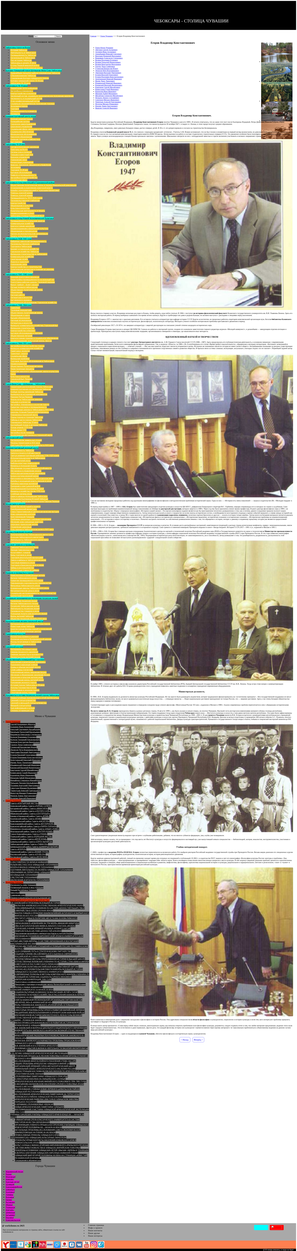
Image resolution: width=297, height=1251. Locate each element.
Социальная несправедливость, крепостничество (33, 593)
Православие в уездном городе (24, 690)
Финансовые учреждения (21, 162)
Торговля (14, 108)
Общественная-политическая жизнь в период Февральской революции (43, 185)
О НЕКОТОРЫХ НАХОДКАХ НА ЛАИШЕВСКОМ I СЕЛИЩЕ (40, 1078)
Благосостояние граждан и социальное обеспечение (34, 338)
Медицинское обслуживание (23, 134)
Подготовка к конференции (28, 982)
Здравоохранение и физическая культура (29, 228)
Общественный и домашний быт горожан (25, 659)
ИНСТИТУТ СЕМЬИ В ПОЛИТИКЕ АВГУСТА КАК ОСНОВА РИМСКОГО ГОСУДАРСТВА (46, 919)
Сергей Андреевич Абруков (22, 724)
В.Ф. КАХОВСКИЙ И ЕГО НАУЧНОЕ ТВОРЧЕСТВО (27, 900)
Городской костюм (14, 646)
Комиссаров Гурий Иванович (23, 772)
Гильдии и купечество (20, 402)
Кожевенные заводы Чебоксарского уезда (29, 588)
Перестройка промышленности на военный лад (32, 279)
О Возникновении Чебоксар (23, 75)
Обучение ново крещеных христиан (26, 522)
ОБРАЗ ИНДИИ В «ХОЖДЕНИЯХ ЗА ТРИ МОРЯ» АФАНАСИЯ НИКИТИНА (47, 923)
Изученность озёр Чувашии (23, 885)
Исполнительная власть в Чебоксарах (27, 458)
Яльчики (9, 1217)
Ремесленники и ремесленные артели (27, 575)
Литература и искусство (21, 297)
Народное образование (21, 136)
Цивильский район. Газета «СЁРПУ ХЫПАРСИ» (31, 841)
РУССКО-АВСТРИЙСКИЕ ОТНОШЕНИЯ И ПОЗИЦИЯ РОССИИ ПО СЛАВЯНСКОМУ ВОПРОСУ (51, 947)
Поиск (31, 36)
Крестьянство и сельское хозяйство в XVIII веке (32, 445)
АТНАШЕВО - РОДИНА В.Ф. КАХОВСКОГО (28, 1020)
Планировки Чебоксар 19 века (24, 422)
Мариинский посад (14, 1171)
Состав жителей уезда (20, 460)
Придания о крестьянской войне (25, 486)
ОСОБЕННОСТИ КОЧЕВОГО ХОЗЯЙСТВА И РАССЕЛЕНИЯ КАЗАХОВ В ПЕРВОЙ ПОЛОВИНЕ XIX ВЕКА (50, 995)
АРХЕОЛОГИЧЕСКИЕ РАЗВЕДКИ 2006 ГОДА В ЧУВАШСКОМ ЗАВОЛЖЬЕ (47, 1099)
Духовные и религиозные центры (25, 631)
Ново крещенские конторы (23, 514)
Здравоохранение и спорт (22, 213)
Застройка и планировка (21, 91)
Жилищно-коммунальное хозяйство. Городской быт (34, 325)
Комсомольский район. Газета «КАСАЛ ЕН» (29, 821)
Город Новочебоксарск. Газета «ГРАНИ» (28, 834)
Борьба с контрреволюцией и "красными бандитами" (35, 190)
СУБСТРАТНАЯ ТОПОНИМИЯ (23, 877)
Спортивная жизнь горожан (23, 692)
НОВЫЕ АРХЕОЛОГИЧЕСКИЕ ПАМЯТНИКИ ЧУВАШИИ (39, 1107)
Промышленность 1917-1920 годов (26, 198)
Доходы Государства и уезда (23, 687)
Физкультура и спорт (20, 381)
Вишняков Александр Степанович (26, 734)
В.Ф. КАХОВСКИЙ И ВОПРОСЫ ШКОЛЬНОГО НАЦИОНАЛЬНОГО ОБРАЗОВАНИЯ (51, 1027)
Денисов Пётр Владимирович (24, 750)
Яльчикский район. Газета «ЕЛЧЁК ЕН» (27, 854)
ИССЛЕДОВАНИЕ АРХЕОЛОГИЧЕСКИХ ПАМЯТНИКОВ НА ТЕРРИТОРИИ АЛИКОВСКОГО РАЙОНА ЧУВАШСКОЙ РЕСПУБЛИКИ (47, 1095)
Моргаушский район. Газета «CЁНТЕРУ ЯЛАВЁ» (31, 831)
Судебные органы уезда (21, 493)
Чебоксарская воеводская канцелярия (27, 473)
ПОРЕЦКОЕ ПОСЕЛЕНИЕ (26, 1101)
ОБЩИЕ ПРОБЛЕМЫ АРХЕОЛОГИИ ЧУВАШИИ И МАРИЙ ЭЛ (42, 1063)
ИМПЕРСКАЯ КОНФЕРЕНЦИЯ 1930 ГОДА (33, 979)
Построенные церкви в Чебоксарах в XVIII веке (32, 409)
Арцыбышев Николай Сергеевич (108, 54)
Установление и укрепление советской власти (31, 187)
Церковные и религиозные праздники (28, 662)
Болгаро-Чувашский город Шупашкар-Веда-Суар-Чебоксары (34, 70)
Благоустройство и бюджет (22, 330)
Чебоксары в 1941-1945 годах (19, 274)
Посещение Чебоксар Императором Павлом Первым (34, 501)
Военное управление (20, 157)
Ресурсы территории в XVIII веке (25, 442)
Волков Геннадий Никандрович (25, 739)
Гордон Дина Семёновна (21, 744)
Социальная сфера (18, 180)
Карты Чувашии (13, 859)
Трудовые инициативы (21, 310)
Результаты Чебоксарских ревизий (26, 399)
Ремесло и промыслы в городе (20, 573)
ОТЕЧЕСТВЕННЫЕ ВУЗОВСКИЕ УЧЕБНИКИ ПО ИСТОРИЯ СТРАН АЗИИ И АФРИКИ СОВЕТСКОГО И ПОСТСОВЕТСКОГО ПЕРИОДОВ (52, 962)
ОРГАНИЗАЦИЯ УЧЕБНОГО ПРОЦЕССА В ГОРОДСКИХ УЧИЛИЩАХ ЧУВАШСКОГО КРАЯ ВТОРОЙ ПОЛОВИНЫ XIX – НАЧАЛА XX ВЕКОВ (52, 1125)
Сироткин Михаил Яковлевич (23, 788)
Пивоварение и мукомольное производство (30, 583)
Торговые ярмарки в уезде (22, 562)
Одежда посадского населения (24, 652)
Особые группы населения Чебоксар (26, 391)
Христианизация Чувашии (22, 516)
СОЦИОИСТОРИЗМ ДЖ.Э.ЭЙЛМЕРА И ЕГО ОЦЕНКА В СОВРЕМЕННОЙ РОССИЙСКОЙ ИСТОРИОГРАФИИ (46, 955)
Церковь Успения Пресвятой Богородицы (29, 412)
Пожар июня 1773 (18, 430)
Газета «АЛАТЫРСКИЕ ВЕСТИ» (24, 803)
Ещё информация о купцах (22, 708)
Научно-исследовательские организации (29, 233)
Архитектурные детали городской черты (24, 621)
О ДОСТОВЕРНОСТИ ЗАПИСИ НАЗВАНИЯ (29, 862)
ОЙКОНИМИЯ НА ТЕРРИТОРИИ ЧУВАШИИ (30, 872)
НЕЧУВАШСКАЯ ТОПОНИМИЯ (24, 874)
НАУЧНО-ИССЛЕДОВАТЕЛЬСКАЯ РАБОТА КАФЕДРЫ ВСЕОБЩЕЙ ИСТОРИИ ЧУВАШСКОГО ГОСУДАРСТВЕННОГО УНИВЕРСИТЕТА (49, 970)
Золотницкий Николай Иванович (25, 760)
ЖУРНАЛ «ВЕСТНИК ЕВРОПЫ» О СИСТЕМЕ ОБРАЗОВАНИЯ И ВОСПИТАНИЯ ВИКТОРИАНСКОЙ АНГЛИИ (44, 942)
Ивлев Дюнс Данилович (21, 762)
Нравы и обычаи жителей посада (25, 667)
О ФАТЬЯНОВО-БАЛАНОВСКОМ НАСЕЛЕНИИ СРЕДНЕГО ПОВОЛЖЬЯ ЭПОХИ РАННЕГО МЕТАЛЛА (49, 1085)
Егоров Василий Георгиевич (23, 755)
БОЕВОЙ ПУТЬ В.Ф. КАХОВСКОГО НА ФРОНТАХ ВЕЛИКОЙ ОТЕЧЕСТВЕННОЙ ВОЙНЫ (49, 1031)
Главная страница (96, 1225)
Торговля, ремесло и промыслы (20, 544)
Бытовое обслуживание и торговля (26, 333)
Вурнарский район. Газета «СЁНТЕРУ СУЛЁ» (30, 811)
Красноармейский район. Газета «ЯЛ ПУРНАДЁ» (32, 823)
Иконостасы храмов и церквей (24, 636)
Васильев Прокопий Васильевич (25, 732)
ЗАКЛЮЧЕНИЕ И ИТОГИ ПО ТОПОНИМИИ (29, 880)
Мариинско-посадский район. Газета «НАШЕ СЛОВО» (34, 829)
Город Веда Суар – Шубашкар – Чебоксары (25, 384)
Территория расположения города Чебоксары (31, 386)
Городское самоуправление (23, 124)
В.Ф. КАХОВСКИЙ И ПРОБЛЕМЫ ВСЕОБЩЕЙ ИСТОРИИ (35, 903)
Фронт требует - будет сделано (24, 284)
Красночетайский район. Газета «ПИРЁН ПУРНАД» (33, 826)
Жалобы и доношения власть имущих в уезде (31, 481)
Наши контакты (95, 1230)
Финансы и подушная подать (23, 465)
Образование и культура (21, 205)
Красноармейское (14, 1187)
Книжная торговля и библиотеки (25, 139)
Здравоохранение (18, 363)
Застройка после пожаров (22, 432)
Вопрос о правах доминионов (29, 987)
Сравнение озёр (17, 895)
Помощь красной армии (21, 193)
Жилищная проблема (20, 358)
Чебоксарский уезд (14, 437)
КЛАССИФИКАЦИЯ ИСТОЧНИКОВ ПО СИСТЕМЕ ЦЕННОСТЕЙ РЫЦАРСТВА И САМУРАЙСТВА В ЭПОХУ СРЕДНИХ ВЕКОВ (50, 909)
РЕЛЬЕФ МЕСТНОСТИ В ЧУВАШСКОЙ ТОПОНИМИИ (34, 864)
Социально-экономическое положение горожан (32, 103)
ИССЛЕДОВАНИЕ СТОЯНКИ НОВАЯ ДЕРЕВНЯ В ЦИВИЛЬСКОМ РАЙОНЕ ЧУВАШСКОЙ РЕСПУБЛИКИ (47, 1090)
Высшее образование (20, 318)
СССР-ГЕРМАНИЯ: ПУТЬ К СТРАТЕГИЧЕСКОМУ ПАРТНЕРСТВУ (43, 951)
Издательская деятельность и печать (27, 210)
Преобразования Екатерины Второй (27, 488)
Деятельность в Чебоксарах (23, 52)
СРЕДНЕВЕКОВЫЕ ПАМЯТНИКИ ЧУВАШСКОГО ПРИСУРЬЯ (41, 1076)
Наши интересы (95, 1236)
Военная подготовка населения (24, 277)
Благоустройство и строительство (26, 267)
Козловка (10, 1192)
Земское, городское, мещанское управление (30, 165)
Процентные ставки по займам (24, 570)
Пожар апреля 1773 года (21, 427)
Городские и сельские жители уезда (26, 677)
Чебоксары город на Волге (18, 47)
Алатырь (10, 1210)
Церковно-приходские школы (24, 524)
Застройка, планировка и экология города (29, 404)
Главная (93, 36)
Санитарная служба (19, 259)
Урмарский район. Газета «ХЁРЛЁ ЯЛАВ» (28, 839)
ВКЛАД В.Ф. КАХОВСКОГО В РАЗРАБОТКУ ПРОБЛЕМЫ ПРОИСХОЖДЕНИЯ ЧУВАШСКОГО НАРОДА (48, 1041)
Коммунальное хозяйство (22, 223)
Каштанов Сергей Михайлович (24, 770)
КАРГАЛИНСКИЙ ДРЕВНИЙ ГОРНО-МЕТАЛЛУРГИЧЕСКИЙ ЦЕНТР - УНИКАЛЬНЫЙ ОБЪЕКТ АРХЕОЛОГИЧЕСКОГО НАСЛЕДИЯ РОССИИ (45, 1067)
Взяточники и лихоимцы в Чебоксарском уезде (32, 478)
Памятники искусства (15, 634)
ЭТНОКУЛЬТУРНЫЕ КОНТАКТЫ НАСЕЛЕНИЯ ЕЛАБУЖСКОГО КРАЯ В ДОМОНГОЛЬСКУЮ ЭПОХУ (45, 1141)
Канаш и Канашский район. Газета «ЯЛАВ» (29, 816)
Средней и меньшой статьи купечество (28, 703)
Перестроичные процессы (22, 369)
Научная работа (17, 295)
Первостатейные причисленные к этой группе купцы (34, 697)
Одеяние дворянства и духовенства (26, 654)
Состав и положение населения (24, 147)
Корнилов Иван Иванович (22, 775)
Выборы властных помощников (25, 463)
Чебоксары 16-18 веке (20, 83)
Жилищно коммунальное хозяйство (26, 348)
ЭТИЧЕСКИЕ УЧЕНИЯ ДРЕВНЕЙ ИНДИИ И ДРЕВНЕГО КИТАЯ (42, 928)
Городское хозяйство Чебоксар (24, 251)
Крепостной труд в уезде (21, 595)
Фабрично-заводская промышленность (28, 241)
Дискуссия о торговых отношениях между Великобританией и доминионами (50, 984)
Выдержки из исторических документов (28, 394)
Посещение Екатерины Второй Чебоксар (29, 499)
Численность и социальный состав (26, 98)
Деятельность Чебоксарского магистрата (29, 539)
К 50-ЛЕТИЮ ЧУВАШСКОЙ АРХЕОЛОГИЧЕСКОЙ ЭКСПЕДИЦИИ (39, 1053)
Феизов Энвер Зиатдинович (23, 795)
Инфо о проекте (95, 1228)
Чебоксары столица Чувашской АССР (27, 216)
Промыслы (15, 114)
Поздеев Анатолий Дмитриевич (25, 785)
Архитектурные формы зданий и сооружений (31, 629)
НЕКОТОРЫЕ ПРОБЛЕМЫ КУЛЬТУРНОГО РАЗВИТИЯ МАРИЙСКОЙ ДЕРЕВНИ (50, 1010)
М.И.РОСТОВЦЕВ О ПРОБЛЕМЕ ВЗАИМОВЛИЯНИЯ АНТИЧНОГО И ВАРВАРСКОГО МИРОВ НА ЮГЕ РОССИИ (52, 914)
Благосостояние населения (22, 226)
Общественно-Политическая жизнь (26, 366)
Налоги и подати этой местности (25, 453)
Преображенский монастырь (23, 509)
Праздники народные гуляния (24, 664)
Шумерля (10, 1184)
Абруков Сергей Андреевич (106, 50)
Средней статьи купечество (23, 700)
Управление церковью (21, 527)
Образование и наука (20, 315)
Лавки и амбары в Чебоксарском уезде (28, 560)
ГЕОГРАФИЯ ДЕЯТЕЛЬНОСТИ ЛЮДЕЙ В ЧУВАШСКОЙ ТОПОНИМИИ (41, 869)
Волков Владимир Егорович (23, 737)
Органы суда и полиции (21, 152)
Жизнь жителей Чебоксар (22, 616)
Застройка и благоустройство (23, 177)
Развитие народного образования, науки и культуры (34, 371)
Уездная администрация (21, 119)
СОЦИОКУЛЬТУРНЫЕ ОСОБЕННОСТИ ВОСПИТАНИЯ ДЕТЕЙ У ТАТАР (46, 992)
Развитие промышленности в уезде (26, 580)
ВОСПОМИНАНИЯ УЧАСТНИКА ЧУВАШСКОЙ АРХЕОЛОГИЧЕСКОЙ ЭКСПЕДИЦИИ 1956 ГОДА (52, 1110)
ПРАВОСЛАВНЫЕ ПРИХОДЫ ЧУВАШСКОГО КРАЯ (37, 1135)
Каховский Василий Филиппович (25, 767)
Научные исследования (20, 320)
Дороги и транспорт (19, 261)
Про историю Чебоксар (21, 60)
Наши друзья (94, 1233)
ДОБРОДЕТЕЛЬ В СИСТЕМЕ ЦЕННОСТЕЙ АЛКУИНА (38, 931)
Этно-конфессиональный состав (25, 101)
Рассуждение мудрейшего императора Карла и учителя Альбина (44, 933)
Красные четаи (12, 1182)
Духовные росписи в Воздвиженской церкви (30, 639)
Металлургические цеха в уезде (24, 590)
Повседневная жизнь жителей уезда (27, 680)
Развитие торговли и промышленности (28, 407)
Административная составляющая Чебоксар (30, 389)
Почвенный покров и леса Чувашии (26, 887)
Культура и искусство (20, 208)
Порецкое (10, 1207)
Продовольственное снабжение (25, 200)
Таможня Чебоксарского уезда (24, 547)
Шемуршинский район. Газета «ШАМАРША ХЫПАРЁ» (34, 846)
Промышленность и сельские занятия (27, 221)
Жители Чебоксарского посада (24, 603)
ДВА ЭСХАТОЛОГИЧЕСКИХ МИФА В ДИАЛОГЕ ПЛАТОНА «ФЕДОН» (45, 925)
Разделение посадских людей (23, 601)
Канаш (9, 1199)
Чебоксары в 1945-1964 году (18, 305)
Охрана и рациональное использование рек (30, 897)
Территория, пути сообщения (23, 88)
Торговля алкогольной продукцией (26, 557)
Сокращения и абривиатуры (28, 1160)
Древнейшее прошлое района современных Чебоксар (35, 73)
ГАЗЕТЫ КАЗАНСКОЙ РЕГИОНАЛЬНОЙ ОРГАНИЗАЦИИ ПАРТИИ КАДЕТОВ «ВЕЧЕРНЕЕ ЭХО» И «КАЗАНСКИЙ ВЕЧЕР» (48, 1001)
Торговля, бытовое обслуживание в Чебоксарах (32, 361)
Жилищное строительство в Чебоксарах (28, 254)
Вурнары (10, 1197)
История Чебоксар (18, 50)
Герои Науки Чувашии (104, 48)
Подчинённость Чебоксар (22, 450)
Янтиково (10, 1202)
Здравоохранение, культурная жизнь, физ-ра (31, 340)
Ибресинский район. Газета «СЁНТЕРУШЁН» (30, 813)
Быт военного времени (21, 300)
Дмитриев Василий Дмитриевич (25, 752)
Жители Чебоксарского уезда (23, 578)
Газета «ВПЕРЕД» (18, 849)
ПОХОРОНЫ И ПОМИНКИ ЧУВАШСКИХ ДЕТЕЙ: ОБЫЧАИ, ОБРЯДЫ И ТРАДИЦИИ (52, 1150)
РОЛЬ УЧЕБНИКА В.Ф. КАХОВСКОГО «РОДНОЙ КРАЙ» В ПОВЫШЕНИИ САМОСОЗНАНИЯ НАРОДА (46, 1006)
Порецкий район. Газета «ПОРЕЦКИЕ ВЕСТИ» (31, 836)
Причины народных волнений (24, 483)
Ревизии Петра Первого (21, 397)
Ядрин (8, 1174)
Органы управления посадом (19, 532)
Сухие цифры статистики (21, 669)
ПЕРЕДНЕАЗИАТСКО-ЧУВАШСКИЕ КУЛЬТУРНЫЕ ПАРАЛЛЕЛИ (38, 1137)
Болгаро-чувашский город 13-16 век (27, 80)
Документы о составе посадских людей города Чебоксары (32, 695)
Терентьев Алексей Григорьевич (25, 790)
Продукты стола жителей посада (25, 657)
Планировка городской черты (24, 414)
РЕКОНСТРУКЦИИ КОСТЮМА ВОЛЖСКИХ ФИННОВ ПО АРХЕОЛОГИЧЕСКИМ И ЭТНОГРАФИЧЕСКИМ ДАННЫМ (51, 1072)
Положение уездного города (23, 682)
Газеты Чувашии (13, 801)
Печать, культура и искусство (23, 236)
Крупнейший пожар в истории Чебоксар (28, 425)
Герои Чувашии (13, 721)
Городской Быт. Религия (21, 379)
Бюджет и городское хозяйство (24, 249)
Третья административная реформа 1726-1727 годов (34, 455)
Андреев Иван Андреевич (22, 727)
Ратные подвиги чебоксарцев (24, 287)
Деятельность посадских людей (25, 608)
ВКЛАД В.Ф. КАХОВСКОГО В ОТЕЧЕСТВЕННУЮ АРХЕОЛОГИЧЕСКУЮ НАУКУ (49, 905)
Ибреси (9, 1204)
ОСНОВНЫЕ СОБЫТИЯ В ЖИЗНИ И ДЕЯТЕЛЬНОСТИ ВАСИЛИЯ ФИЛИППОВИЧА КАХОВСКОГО (51, 1049)
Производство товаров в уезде (24, 611)
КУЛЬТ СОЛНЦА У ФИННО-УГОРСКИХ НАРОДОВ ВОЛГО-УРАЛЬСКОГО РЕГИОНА (51, 1145)
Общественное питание (21, 335)
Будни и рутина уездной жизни (24, 476)
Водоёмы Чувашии (14, 882)
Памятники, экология (20, 351)
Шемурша (10, 1212)
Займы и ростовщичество (22, 567)
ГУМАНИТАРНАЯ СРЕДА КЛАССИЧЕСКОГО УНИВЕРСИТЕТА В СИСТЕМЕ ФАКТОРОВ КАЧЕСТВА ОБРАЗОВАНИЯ (47, 1120)
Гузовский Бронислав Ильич (23, 747)
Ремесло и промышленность (23, 175)
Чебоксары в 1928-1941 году (18, 238)
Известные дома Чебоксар (22, 626)
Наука (13, 374)
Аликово (10, 1179)
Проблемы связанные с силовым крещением (30, 519)
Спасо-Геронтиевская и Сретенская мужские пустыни (34, 511)
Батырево (10, 1215)
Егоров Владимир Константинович (26, 757)
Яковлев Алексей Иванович (23, 798)
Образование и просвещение (23, 231)
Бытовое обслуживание (21, 172)
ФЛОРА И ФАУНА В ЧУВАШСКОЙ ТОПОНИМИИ (32, 867)
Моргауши (10, 1176)
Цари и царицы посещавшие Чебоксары (29, 496)
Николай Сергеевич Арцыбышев (25, 729)
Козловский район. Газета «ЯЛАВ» (26, 818)
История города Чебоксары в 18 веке (27, 685)
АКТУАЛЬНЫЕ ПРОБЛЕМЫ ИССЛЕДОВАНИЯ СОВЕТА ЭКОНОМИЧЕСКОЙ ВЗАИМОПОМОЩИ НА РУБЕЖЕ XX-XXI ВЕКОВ (48, 1131)
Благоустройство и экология (23, 93)
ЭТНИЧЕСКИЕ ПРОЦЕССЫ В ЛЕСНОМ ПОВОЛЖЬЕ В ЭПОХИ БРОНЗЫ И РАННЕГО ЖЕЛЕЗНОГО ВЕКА (51, 1057)
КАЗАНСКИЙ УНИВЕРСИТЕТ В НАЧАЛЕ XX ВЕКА (31, 989)
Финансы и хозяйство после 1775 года (27, 491)
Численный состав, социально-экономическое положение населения (42, 96)
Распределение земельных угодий (26, 440)
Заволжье (14, 892)
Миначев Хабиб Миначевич (23, 778)
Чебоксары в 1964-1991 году (18, 343)
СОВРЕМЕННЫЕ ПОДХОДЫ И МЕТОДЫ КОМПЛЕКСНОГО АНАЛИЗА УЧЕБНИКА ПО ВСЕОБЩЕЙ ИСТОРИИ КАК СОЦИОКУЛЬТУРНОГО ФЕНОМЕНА (52, 975)
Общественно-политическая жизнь (26, 68)
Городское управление (20, 542)
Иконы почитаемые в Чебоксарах (25, 641)
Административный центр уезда (21, 116)
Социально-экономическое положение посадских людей (32, 598)
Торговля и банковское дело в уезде (27, 565)
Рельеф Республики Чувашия (23, 890)
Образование (16, 292)
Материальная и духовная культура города (30, 624)
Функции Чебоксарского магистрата (27, 537)
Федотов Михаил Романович (23, 793)
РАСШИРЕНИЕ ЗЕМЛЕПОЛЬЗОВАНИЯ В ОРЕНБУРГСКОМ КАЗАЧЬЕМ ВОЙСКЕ (50, 1012)
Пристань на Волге (19, 149)
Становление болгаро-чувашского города (29, 78)
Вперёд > (198, 1039)
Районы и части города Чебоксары (26, 420)
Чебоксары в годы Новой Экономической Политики (29, 218)
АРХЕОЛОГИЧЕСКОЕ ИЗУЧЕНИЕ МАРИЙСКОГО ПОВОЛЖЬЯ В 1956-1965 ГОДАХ (50, 1081)
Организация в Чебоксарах (22, 57)
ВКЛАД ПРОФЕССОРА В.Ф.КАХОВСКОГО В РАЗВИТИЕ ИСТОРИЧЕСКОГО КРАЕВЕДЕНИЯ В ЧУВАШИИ (47, 1023)
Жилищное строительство (22, 328)
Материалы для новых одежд (23, 649)
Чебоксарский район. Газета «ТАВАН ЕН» (29, 844)
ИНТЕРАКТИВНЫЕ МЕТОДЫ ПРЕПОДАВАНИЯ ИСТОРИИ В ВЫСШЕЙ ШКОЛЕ (50, 959)
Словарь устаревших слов (22, 710)
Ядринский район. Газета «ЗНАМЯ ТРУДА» (29, 852)
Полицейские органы (20, 121)
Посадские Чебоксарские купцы (24, 606)
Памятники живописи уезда (23, 644)
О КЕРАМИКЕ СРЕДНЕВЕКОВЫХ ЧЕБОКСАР (34, 1104)
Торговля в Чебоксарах (21, 246)
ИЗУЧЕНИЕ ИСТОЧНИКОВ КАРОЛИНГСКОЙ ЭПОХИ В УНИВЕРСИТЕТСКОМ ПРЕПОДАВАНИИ (49, 937)
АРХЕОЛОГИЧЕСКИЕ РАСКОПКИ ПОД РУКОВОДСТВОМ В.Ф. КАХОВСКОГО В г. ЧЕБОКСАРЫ (50, 1036)
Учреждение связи (18, 159)
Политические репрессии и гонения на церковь (32, 269)
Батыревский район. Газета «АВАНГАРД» (29, 808)
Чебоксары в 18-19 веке (16, 85)
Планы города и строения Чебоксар (26, 417)
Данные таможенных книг (22, 550)
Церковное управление (21, 126)
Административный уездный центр (22, 448)
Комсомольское (13, 1220)
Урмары (9, 1194)
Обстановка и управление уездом (25, 471)
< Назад (184, 1039)
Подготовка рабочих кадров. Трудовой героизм (32, 282)
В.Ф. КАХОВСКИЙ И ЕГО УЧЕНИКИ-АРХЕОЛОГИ (36, 1045)
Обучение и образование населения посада (30, 675)
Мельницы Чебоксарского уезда (25, 585)
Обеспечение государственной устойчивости (31, 468)
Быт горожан (16, 142)
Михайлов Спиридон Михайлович (26, 780)
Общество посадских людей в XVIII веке (28, 618)
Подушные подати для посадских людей (28, 613)
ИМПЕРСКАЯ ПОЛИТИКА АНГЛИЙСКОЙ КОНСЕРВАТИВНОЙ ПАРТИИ (46, 966)
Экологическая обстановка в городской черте (31, 435)
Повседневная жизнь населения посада (28, 672)
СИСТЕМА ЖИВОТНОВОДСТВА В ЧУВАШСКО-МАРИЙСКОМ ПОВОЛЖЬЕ (47, 1147)
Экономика (15, 167)
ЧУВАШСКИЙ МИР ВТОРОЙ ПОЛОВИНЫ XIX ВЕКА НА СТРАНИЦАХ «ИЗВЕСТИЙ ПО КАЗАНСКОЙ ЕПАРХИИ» (51, 1156)
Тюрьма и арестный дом (21, 154)
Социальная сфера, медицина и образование (31, 129)
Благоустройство (18, 203)
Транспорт (15, 307)
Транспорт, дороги (19, 353)
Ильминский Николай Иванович (25, 765)
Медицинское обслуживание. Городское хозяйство (33, 302)
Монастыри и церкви (15, 504)
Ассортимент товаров (20, 552)
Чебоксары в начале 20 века (23, 63)
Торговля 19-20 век (19, 170)
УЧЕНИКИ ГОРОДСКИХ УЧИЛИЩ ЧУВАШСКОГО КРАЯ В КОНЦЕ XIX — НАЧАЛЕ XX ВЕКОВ (47, 1115)
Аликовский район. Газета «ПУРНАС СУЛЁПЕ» (31, 806)
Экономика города (19, 106)
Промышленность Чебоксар (23, 55)
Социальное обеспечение (22, 131)
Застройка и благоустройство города (27, 346)
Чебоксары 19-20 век (15, 144)
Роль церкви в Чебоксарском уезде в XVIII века (32, 529)
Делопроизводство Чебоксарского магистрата (31, 534)
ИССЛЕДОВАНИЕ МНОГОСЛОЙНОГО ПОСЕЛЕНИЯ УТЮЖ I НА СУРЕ (45, 1061)
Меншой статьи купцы (20, 705)
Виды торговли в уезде (21, 555)
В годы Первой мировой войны (24, 65)
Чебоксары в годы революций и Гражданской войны (30, 182)
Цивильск (10, 1189)
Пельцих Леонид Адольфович (24, 783)
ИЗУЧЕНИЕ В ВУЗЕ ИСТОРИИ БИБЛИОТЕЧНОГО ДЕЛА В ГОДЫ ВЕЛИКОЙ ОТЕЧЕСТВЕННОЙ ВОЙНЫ (48, 1016)
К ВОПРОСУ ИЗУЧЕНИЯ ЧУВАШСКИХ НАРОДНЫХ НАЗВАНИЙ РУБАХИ (46, 1152)
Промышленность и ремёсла (23, 111)
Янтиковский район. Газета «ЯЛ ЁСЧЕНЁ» (29, 857)
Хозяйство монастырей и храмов (25, 506)
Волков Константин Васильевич (25, 742)
